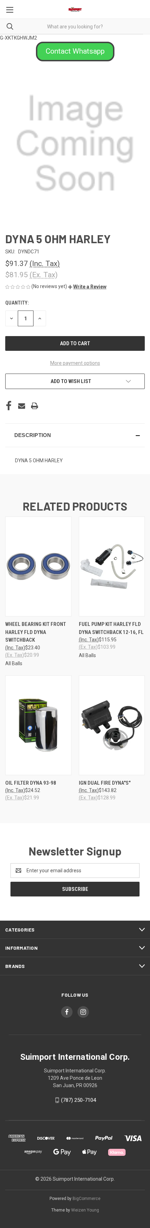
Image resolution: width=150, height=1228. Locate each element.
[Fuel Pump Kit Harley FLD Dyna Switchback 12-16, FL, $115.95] (112, 566)
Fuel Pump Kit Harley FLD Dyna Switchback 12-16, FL (111, 628)
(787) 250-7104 (78, 1100)
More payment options (75, 363)
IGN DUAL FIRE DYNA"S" (104, 783)
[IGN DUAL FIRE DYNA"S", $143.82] (112, 725)
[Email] (21, 406)
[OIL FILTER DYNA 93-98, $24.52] (38, 725)
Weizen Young (85, 1210)
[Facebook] (8, 406)
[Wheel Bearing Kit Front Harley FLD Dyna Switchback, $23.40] (38, 566)
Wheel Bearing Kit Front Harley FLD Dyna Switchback (35, 632)
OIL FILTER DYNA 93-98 (30, 783)
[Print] (34, 406)
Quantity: (17, 303)
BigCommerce (86, 1198)
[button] (75, 51)
